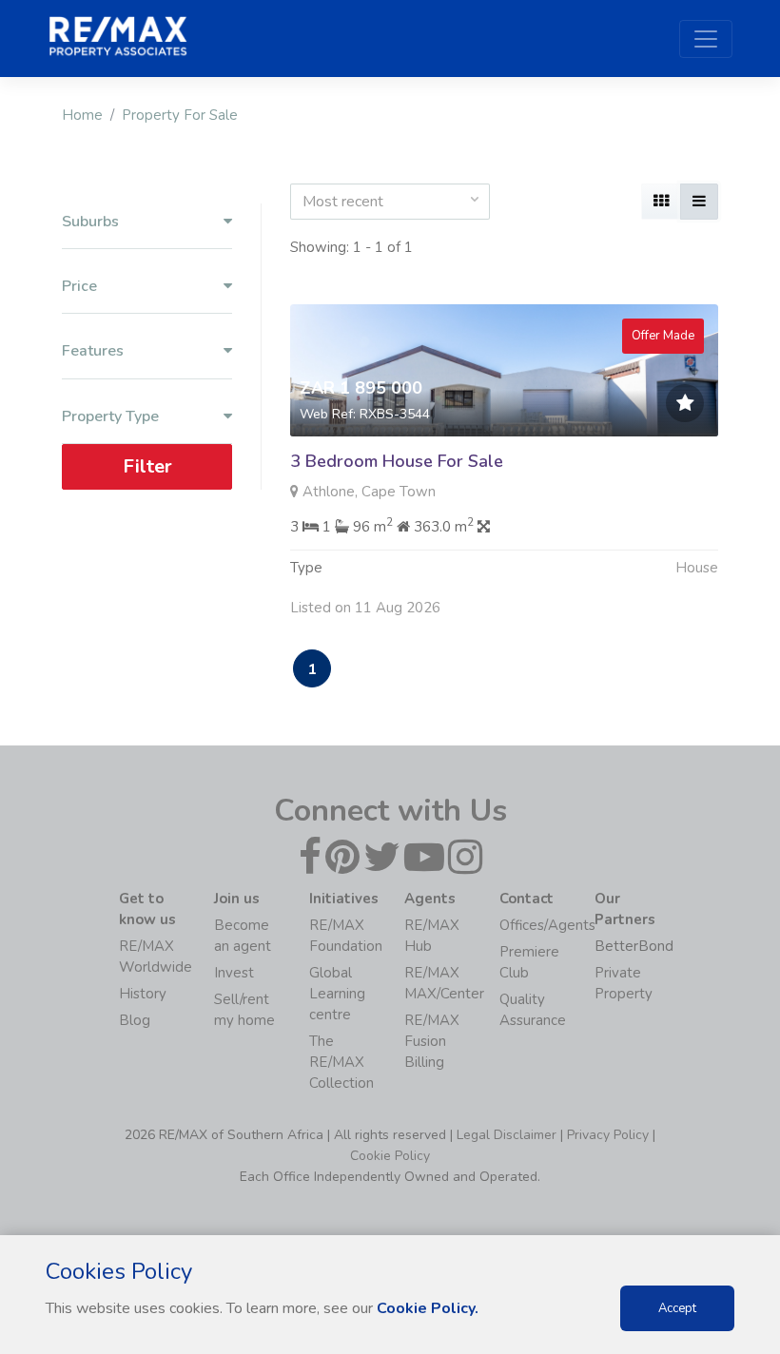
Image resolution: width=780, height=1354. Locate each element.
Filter (147, 466)
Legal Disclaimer (506, 1135)
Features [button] (93, 351)
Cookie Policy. (427, 1308)
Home (82, 115)
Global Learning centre (337, 993)
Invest (234, 972)
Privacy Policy (608, 1135)
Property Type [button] (110, 417)
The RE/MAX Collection (341, 1062)
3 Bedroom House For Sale (396, 461)
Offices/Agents (547, 925)
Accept (677, 1308)
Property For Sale (180, 115)
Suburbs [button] (90, 222)
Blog (134, 1020)
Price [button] (79, 287)
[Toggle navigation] (705, 39)
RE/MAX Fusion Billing (431, 1041)
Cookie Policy (390, 1156)
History (142, 993)
